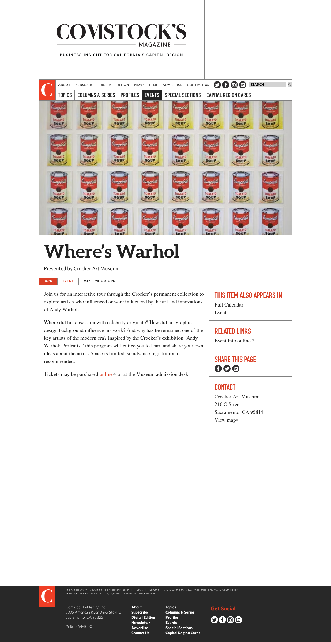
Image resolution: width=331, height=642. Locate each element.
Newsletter (145, 84)
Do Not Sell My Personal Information (130, 593)
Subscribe (85, 84)
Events (152, 95)
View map (225, 419)
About (64, 84)
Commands (4, 638)
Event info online (233, 340)
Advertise (172, 84)
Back (48, 281)
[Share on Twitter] (227, 368)
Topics (65, 95)
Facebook (225, 85)
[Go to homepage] (122, 40)
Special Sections (183, 95)
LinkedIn (242, 85)
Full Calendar (229, 304)
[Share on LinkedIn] (235, 368)
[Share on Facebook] (218, 368)
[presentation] (47, 90)
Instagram (234, 85)
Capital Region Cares (228, 95)
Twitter (217, 85)
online (106, 373)
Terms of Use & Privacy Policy (85, 593)
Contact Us (198, 84)
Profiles (130, 95)
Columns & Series (96, 95)
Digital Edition (114, 84)
